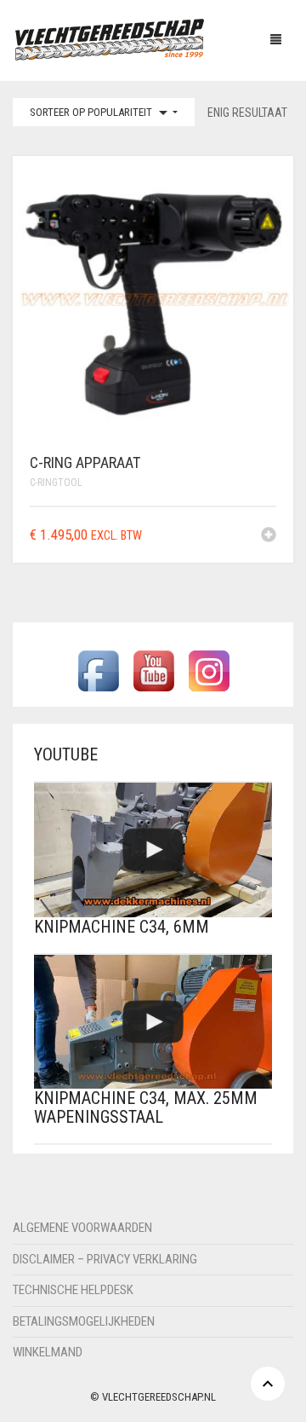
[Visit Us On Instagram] (208, 670)
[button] (268, 536)
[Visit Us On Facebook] (98, 670)
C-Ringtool (56, 482)
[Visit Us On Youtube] (153, 670)
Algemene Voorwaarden (82, 1227)
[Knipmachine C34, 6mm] (153, 850)
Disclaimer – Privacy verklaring (105, 1259)
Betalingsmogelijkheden (84, 1321)
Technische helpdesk (73, 1290)
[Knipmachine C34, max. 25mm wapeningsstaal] (153, 1022)
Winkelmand (47, 1352)
